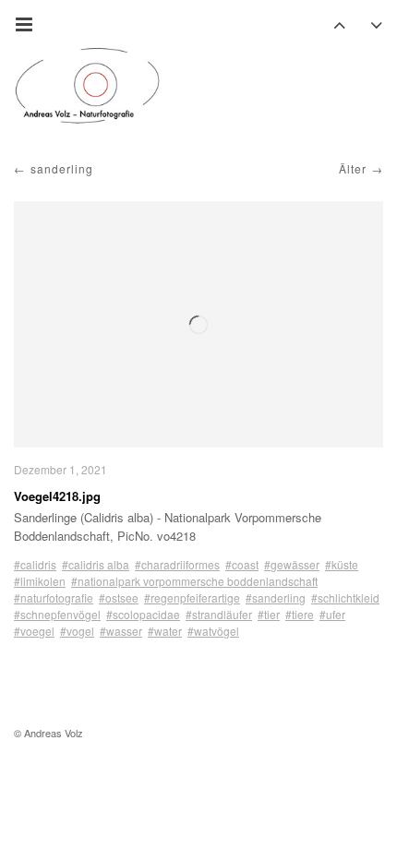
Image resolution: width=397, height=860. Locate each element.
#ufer (332, 614)
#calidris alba (95, 564)
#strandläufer (219, 614)
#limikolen (40, 581)
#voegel (34, 631)
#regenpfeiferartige (192, 597)
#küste (341, 564)
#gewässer (291, 564)
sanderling (61, 168)
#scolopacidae (143, 614)
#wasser (121, 631)
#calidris (35, 564)
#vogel (77, 631)
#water (165, 631)
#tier (269, 614)
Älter (353, 168)
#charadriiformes (177, 564)
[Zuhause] (88, 85)
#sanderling (276, 597)
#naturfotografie (53, 597)
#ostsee (118, 597)
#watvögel (213, 631)
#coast (242, 564)
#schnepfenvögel (57, 614)
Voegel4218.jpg (57, 496)
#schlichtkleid (345, 597)
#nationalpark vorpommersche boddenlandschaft (194, 581)
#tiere (299, 614)
